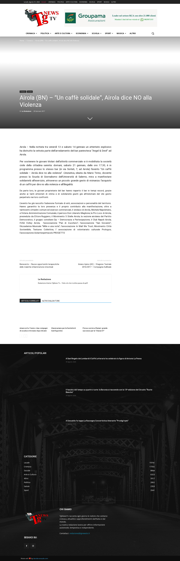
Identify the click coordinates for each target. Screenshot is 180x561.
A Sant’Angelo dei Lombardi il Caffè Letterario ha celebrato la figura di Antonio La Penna (104, 359)
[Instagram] (33, 546)
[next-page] (25, 336)
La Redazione (26, 111)
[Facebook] (22, 137)
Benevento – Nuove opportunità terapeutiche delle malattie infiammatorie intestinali (39, 265)
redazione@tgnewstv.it (80, 533)
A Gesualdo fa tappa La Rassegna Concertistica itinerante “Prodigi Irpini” (97, 421)
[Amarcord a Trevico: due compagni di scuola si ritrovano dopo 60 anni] (34, 316)
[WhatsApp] (40, 137)
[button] (153, 33)
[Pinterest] (34, 137)
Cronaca (30, 40)
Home (22, 40)
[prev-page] (21, 336)
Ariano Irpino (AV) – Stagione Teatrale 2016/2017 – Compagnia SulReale (94, 265)
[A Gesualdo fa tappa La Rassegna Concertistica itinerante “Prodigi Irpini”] (44, 433)
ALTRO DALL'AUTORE (51, 301)
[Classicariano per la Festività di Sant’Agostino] (65, 316)
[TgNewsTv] (41, 18)
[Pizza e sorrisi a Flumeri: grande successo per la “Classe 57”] (97, 316)
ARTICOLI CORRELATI (30, 301)
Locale (30, 92)
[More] (46, 137)
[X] (28, 137)
